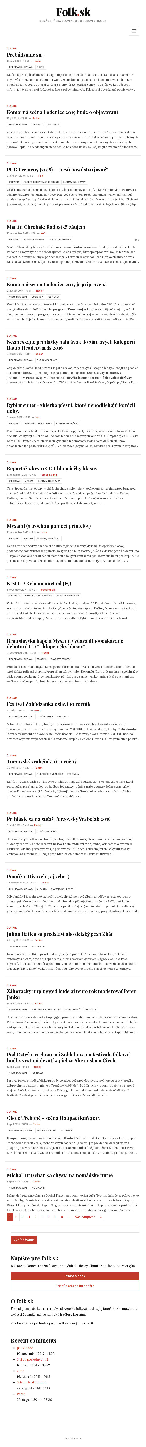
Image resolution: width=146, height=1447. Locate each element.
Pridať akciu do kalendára (75, 1286)
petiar (38, 61)
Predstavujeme (18, 124)
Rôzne (41, 67)
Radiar (36, 118)
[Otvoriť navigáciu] (134, 31)
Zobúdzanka (45, 716)
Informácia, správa (21, 67)
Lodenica (37, 124)
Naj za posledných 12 (32, 1359)
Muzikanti (38, 946)
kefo (43, 233)
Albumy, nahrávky (74, 182)
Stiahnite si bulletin (32, 1382)
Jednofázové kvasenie (38, 423)
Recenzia (14, 182)
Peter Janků (72, 1009)
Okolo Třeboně (46, 1130)
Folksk (73, 11)
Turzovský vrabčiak (50, 774)
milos (44, 532)
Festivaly (53, 124)
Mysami (29, 481)
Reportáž (14, 481)
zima (20, 1371)
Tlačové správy (47, 360)
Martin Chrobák (34, 239)
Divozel (42, 888)
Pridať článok (75, 1276)
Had (40, 175)
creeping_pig (49, 474)
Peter (21, 1394)
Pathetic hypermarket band (41, 182)
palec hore (25, 1348)
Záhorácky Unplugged (46, 1009)
